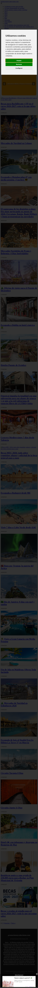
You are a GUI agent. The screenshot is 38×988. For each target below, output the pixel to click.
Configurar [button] (19, 68)
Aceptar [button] (19, 60)
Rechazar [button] (19, 64)
